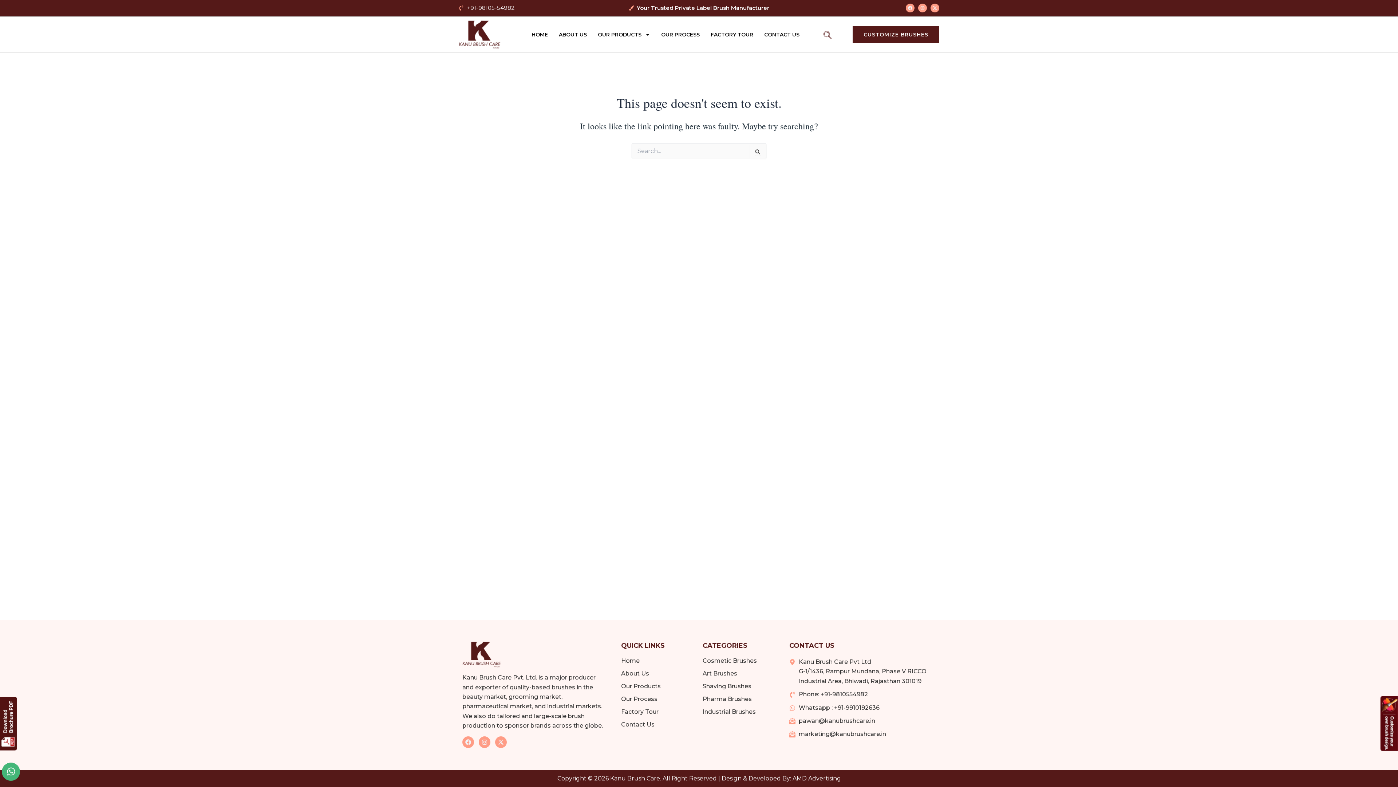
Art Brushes (720, 673)
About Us (573, 34)
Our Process (680, 34)
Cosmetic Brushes (730, 660)
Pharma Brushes (727, 699)
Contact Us (781, 34)
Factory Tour (732, 34)
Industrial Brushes (729, 711)
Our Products (619, 34)
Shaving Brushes (727, 686)
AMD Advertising (817, 778)
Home (540, 34)
